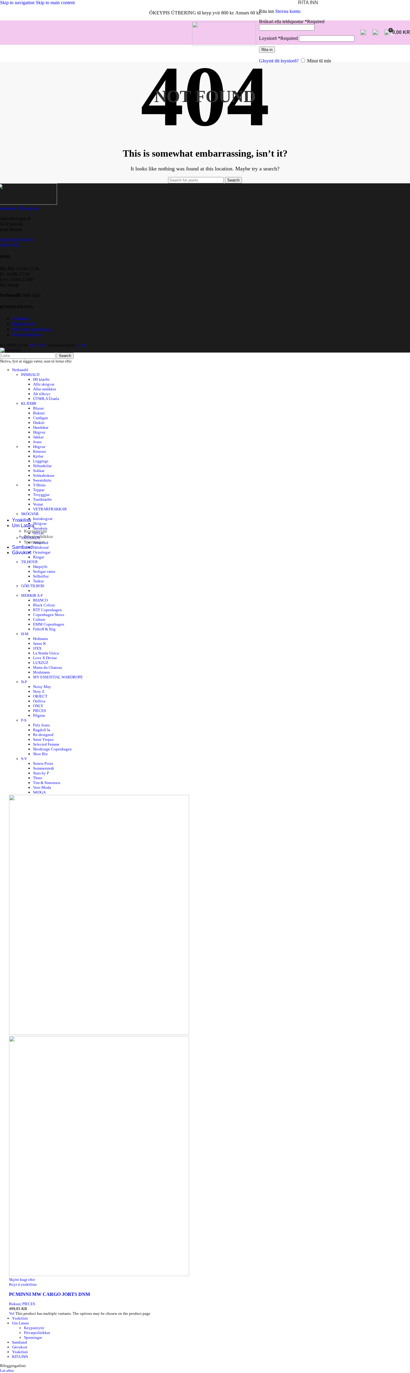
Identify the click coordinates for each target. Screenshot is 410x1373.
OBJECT (40, 696)
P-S (23, 720)
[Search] (363, 32)
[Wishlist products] (375, 32)
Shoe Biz (40, 754)
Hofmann (40, 638)
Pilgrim (39, 715)
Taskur (38, 581)
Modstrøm (41, 672)
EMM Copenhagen (48, 624)
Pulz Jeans (41, 725)
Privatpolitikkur (38, 536)
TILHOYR (29, 562)
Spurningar (34, 541)
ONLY (38, 706)
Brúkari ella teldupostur (291, 21)
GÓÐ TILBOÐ (32, 586)
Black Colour (44, 605)
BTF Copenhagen (47, 610)
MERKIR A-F (32, 595)
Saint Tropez (43, 739)
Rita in (267, 49)
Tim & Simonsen (46, 782)
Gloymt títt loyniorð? (279, 60)
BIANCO (40, 600)
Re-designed (43, 734)
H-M (25, 634)
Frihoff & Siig (44, 629)
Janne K (39, 643)
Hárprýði (40, 566)
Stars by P (41, 773)
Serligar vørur (44, 571)
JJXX (37, 648)
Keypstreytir (35, 531)
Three (37, 778)
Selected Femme (46, 744)
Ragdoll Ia (41, 730)
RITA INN (20, 1356)
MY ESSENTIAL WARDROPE (58, 677)
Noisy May (42, 686)
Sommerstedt (43, 768)
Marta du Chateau (47, 667)
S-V (24, 758)
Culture (39, 619)
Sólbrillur (41, 576)
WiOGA (39, 792)
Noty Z (38, 691)
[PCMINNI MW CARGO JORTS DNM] (99, 1033)
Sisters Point (43, 763)
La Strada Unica (46, 653)
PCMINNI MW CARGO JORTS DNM (49, 1294)
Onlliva (39, 701)
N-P (24, 682)
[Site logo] (224, 44)
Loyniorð (278, 38)
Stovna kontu (287, 11)
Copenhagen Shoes (48, 614)
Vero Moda (42, 787)
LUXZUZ (40, 662)
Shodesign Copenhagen (52, 749)
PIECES (39, 710)
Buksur (14, 1304)
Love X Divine (45, 658)
